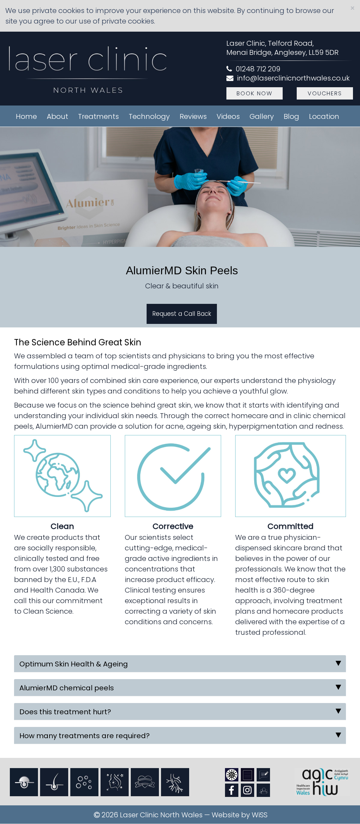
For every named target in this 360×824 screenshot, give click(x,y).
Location (324, 116)
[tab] (180, 663)
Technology (149, 116)
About (57, 116)
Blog (291, 116)
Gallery (262, 116)
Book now (254, 93)
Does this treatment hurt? (65, 712)
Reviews (193, 116)
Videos (228, 116)
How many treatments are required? (84, 736)
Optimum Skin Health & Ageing (73, 664)
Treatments (98, 116)
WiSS (260, 815)
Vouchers (325, 93)
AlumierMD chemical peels (66, 688)
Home (26, 116)
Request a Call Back (181, 313)
